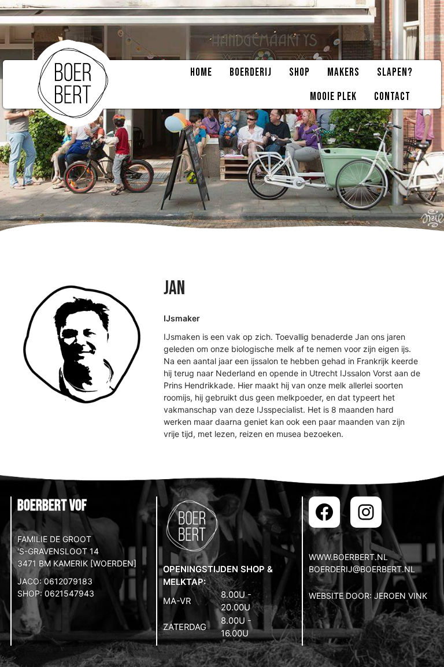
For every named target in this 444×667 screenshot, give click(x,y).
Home (201, 72)
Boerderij (251, 72)
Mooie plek (333, 96)
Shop (299, 72)
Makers (343, 72)
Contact (392, 96)
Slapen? (395, 72)
